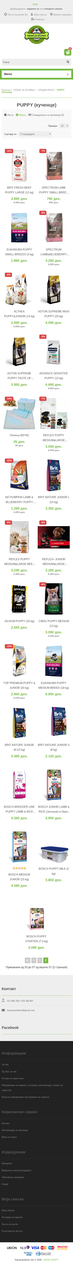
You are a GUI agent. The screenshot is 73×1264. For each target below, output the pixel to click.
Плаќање (39, 19)
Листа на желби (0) (17, 14)
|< (27, 960)
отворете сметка (53, 9)
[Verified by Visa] (28, 1255)
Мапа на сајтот (9, 1137)
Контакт (6, 1123)
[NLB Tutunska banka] (25, 1249)
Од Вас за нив (9, 1071)
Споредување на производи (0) (48, 115)
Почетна (6, 90)
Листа (10, 115)
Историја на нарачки (12, 1217)
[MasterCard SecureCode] (62, 1249)
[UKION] (12, 1249)
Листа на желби (10, 1224)
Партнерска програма (13, 1177)
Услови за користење (13, 1078)
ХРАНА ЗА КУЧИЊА (24, 90)
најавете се (33, 9)
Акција (5, 1184)
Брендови (7, 1163)
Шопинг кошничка (62, 14)
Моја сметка (40, 14)
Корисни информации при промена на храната (25, 1097)
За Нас (5, 1064)
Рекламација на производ (15, 1130)
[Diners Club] (43, 1255)
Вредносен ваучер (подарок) (16, 1170)
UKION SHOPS (50, 1260)
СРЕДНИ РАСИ (46, 90)
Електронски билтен (12, 1231)
